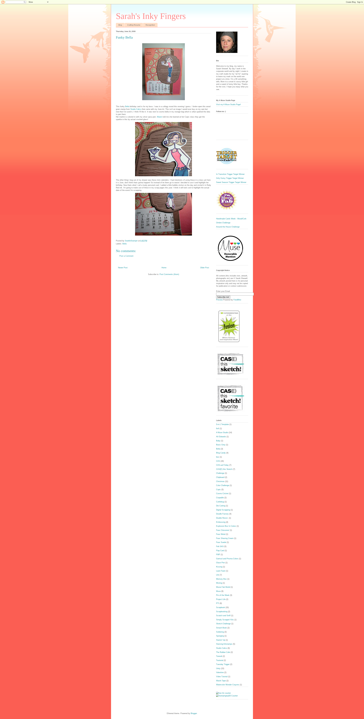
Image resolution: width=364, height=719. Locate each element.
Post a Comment (126, 256)
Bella (127, 106)
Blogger (194, 713)
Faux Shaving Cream (224, 538)
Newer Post (123, 268)
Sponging (220, 636)
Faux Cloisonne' (222, 530)
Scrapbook (220, 607)
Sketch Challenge (223, 624)
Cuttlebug (220, 502)
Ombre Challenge (223, 223)
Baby (218, 441)
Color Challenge (222, 485)
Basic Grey (220, 445)
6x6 (217, 428)
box (217, 457)
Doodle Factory (222, 514)
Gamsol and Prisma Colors (227, 559)
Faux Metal (220, 534)
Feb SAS (220, 546)
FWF (218, 554)
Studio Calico (135, 109)
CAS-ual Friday (222, 465)
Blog (120, 25)
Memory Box (221, 579)
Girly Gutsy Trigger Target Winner (230, 178)
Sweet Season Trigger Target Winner (231, 182)
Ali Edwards (221, 437)
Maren (159, 117)
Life (217, 575)
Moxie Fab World (223, 587)
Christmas (220, 481)
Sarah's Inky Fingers (151, 16)
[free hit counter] (223, 693)
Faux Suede (221, 542)
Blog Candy (221, 453)
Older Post (204, 268)
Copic (218, 489)
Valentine (220, 672)
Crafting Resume (133, 25)
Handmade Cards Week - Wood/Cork (231, 219)
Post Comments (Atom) (169, 274)
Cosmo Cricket (222, 493)
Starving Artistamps (224, 644)
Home (164, 268)
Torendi (219, 656)
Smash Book (221, 628)
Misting (219, 583)
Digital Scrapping (223, 510)
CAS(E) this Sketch (224, 469)
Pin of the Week (222, 595)
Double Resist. (222, 518)
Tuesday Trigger (222, 664)
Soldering (220, 632)
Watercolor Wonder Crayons (227, 685)
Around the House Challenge (228, 227)
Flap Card (220, 550)
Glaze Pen (220, 563)
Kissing (219, 567)
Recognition (150, 25)
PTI (217, 603)
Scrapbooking (221, 611)
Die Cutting (220, 506)
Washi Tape (221, 681)
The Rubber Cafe (223, 652)
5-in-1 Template (222, 424)
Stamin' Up (220, 640)
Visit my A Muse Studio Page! (228, 104)
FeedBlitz (237, 300)
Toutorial (219, 660)
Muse (218, 591)
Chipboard (220, 477)
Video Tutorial (222, 676)
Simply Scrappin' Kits (225, 620)
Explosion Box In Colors (226, 526)
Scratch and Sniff (223, 615)
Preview (219, 300)
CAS (218, 461)
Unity (218, 668)
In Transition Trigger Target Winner (230, 174)
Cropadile (220, 498)
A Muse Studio (222, 432)
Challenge (220, 473)
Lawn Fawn (220, 571)
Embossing (220, 522)
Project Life (221, 599)
